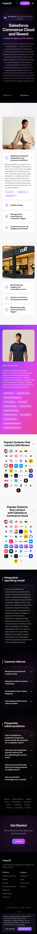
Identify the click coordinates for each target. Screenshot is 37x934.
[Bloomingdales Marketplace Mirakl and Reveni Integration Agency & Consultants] (26, 456)
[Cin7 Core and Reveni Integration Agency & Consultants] (31, 476)
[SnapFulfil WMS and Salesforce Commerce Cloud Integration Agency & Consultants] (16, 532)
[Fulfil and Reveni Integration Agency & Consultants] (6, 471)
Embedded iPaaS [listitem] (23, 393)
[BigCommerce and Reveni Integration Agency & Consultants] (6, 485)
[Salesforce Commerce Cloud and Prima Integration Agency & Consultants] (6, 556)
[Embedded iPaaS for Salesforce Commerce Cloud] (26, 546)
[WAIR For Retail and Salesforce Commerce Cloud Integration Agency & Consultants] (11, 551)
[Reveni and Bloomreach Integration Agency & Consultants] (11, 471)
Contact (25, 3)
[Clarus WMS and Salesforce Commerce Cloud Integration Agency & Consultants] (21, 532)
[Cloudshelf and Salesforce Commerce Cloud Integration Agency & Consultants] (6, 551)
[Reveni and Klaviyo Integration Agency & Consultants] (31, 466)
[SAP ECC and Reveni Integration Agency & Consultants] (16, 466)
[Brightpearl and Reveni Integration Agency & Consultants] (26, 481)
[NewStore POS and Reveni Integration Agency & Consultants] (11, 466)
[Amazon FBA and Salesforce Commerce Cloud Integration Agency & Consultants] (31, 527)
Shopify (5, 879)
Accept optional (24, 929)
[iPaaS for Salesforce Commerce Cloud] (31, 546)
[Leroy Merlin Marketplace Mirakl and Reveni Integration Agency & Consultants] (21, 451)
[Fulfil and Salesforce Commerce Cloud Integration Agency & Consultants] (31, 551)
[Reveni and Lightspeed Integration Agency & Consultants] (26, 471)
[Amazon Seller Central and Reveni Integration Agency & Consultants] (26, 466)
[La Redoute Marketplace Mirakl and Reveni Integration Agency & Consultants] (16, 456)
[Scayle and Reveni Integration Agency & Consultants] (31, 481)
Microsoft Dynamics (9, 886)
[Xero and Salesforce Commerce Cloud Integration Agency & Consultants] (21, 551)
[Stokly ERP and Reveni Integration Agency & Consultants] (11, 461)
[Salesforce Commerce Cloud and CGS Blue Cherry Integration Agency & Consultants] (21, 556)
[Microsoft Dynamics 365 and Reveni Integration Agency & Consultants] (21, 461)
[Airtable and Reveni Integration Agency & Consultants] (31, 471)
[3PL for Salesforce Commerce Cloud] (11, 546)
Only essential (10, 929)
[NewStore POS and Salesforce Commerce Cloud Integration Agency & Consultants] (11, 541)
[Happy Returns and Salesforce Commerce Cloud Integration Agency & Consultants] (26, 532)
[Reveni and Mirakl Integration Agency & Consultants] (16, 471)
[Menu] (33, 3)
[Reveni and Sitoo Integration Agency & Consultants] (21, 471)
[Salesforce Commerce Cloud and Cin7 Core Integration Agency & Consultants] (31, 556)
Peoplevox (6, 897)
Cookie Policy (20, 924)
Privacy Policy (25, 883)
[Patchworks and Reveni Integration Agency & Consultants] (31, 461)
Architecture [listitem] (22, 402)
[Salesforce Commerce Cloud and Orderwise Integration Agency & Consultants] (11, 556)
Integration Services (9, 876)
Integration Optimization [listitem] (12, 428)
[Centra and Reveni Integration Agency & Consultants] (18, 490)
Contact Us (24, 876)
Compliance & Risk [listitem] (10, 419)
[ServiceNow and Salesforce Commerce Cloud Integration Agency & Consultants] (31, 536)
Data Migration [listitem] (25, 415)
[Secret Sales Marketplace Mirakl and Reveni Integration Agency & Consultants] (6, 451)
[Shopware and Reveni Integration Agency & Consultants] (26, 485)
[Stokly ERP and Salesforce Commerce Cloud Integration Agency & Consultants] (11, 532)
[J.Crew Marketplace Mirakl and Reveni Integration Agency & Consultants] (31, 451)
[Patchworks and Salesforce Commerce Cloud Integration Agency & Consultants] (26, 536)
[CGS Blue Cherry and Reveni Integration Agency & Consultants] (21, 476)
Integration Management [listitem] (12, 423)
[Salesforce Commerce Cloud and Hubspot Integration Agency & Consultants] (21, 561)
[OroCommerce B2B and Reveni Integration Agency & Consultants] (6, 466)
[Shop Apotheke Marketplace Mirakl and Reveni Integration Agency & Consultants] (16, 451)
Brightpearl (6, 890)
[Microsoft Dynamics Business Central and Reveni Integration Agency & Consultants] (16, 481)
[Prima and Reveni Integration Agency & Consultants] (6, 476)
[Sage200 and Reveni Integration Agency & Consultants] (11, 481)
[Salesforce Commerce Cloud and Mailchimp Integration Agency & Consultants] (16, 561)
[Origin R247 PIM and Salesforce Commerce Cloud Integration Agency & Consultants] (26, 541)
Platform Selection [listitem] (10, 406)
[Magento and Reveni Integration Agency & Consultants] (11, 485)
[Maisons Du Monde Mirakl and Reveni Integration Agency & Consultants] (21, 456)
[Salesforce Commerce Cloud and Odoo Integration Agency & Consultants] (26, 556)
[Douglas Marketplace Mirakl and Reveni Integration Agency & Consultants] (11, 451)
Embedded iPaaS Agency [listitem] (12, 397)
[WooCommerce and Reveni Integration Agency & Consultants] (16, 485)
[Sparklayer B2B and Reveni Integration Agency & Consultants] (16, 461)
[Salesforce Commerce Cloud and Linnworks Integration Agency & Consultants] (16, 556)
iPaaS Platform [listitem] (9, 393)
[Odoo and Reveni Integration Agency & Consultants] (26, 476)
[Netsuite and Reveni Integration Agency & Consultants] (21, 481)
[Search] (17, 3)
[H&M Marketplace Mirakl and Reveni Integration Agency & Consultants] (11, 456)
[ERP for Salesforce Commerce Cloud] (21, 546)
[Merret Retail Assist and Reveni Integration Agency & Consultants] (26, 461)
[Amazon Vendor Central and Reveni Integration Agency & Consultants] (6, 461)
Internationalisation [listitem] (10, 415)
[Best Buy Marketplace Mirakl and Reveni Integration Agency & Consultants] (26, 451)
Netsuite (5, 883)
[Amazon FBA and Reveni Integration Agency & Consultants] (31, 456)
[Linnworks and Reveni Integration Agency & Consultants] (16, 476)
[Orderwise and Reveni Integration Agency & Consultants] (11, 476)
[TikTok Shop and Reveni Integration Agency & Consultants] (21, 485)
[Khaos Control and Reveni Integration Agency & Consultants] (6, 481)
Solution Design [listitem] (9, 402)
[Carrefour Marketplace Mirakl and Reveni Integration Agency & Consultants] (6, 456)
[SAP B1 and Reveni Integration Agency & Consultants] (21, 466)
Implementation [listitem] (25, 406)
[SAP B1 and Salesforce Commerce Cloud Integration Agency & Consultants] (6, 546)
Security (23, 886)
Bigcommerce (7, 893)
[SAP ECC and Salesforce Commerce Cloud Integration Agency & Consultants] (31, 541)
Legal (22, 879)
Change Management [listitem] (11, 410)
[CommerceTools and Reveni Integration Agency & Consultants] (31, 485)
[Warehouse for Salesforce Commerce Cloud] (16, 546)
